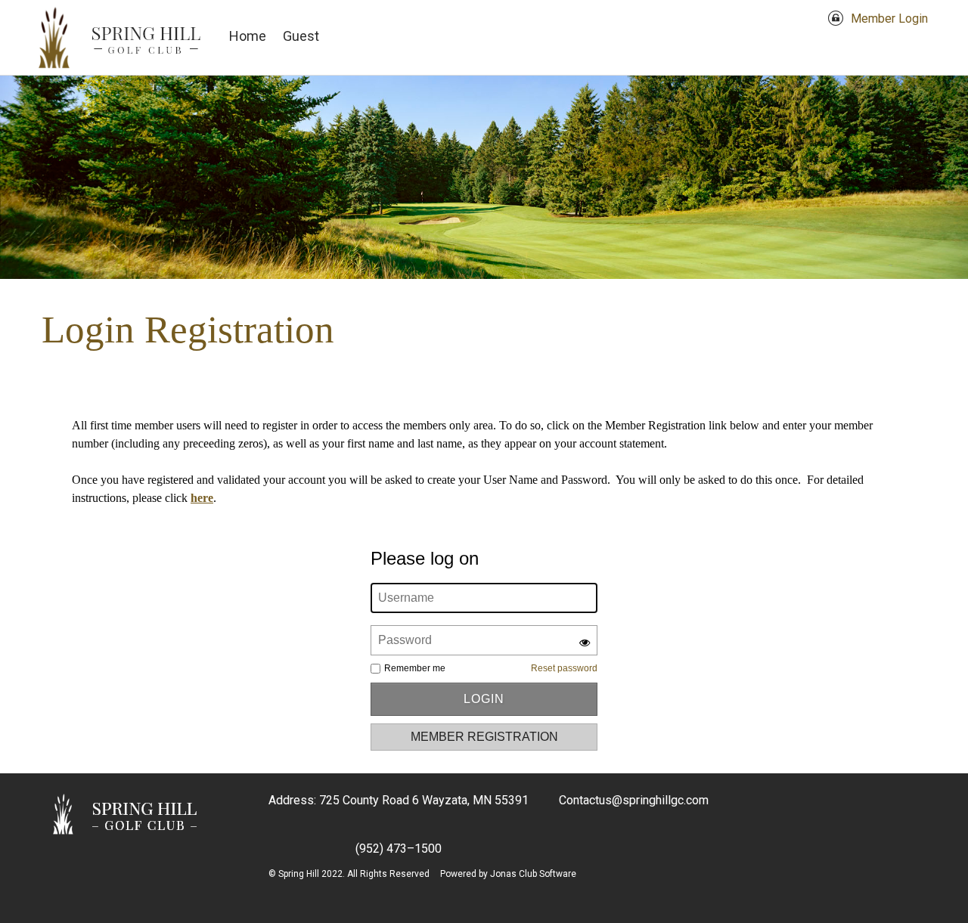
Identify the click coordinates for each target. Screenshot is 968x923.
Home (247, 36)
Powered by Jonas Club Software (508, 874)
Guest (301, 36)
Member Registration (484, 736)
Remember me (414, 668)
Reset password (564, 668)
